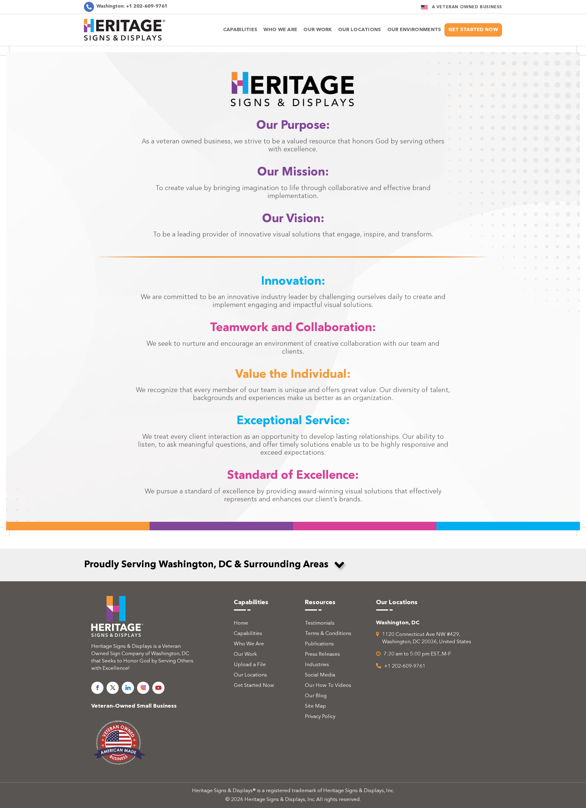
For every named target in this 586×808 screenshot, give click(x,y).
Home (241, 623)
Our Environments (414, 29)
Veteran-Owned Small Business (134, 706)
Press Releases (322, 654)
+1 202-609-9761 (132, 6)
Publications (319, 644)
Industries (317, 664)
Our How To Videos (328, 685)
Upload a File (250, 664)
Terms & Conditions (328, 633)
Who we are (280, 29)
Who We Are (249, 644)
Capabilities (240, 29)
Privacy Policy (320, 716)
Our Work (317, 29)
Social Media (320, 675)
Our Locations (250, 675)
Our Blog (316, 695)
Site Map (315, 706)
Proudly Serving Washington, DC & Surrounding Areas (206, 564)
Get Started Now (473, 29)
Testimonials (320, 623)
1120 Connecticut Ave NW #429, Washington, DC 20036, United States (426, 638)
